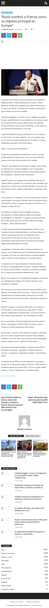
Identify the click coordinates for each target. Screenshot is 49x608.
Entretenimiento (6, 571)
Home (3, 8)
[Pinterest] (14, 35)
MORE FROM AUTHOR (32, 436)
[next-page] (26, 461)
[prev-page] (23, 461)
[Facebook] (3, 35)
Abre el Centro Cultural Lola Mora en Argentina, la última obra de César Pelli (8, 454)
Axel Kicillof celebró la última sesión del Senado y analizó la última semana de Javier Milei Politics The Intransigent (12, 403)
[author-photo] (24, 421)
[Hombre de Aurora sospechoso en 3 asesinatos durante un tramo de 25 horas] (7, 500)
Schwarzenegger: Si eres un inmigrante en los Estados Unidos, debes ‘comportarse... (30, 475)
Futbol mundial (6, 586)
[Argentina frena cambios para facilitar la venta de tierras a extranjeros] (40, 445)
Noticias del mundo (7, 553)
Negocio (4, 575)
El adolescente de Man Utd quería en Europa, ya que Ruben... (30, 533)
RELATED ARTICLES (16, 436)
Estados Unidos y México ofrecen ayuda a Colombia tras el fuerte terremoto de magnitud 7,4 (24, 454)
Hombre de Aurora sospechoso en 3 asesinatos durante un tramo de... (29, 498)
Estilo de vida (6, 578)
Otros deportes (6, 568)
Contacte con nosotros (17, 602)
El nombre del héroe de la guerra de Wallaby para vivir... (29, 509)
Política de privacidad (32, 602)
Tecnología (5, 561)
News (3, 550)
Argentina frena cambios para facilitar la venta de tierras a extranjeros (40, 454)
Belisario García (8, 29)
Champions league (7, 589)
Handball (4, 582)
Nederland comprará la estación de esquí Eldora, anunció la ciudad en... (29, 486)
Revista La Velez (37, 605)
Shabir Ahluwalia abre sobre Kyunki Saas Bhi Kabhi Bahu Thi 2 (38, 400)
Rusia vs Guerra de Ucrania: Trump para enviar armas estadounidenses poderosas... (31, 521)
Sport (3, 564)
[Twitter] (9, 35)
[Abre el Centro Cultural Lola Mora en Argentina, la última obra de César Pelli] (8, 445)
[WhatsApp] (20, 35)
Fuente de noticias (8, 376)
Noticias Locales (11, 8)
